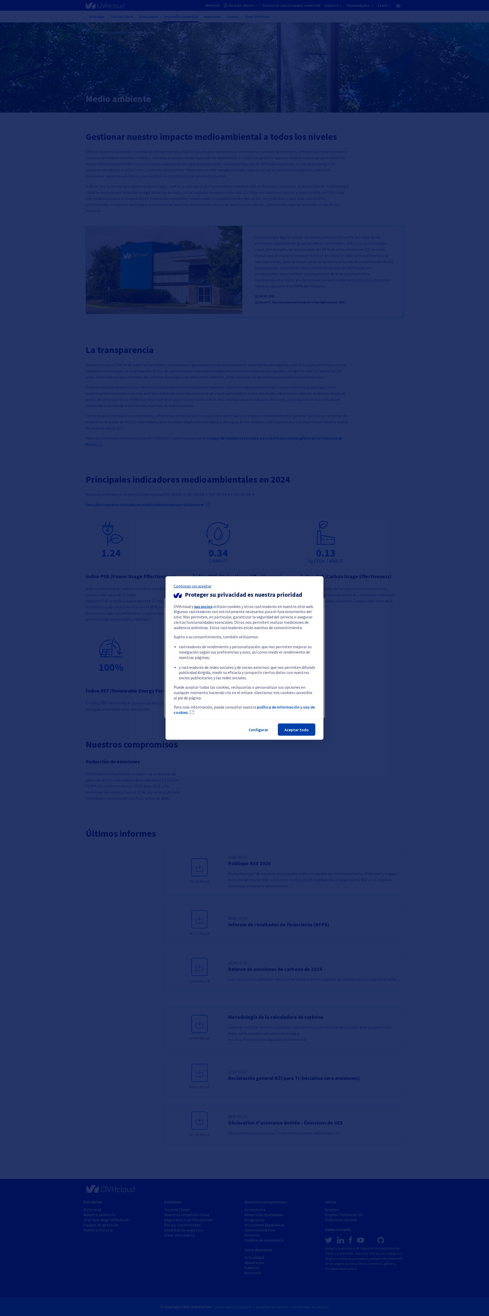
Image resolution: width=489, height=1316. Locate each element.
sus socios (203, 606)
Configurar (258, 729)
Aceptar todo (296, 729)
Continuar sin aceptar (192, 585)
